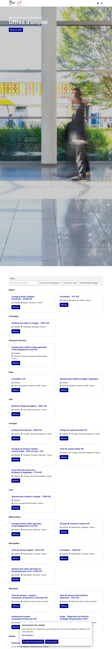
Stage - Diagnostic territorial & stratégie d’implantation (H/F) (74, 617)
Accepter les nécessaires (33, 642)
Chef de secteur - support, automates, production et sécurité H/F (29, 596)
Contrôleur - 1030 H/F (70, 550)
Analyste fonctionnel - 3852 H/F (26, 430)
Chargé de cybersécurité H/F (73, 430)
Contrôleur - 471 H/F (69, 297)
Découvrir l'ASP (16, 30)
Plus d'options (27, 635)
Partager (95, 283)
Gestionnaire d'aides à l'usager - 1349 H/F (31, 496)
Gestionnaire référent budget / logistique (79, 379)
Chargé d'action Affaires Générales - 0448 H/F (23, 298)
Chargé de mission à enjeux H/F (75, 524)
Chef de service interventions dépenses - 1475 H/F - (74, 596)
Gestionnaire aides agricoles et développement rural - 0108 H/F (26, 570)
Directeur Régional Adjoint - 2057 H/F (29, 406)
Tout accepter (51, 642)
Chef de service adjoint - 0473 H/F (27, 550)
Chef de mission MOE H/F (72, 449)
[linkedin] (98, 3)
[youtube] (101, 3)
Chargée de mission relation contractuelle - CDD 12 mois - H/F (27, 450)
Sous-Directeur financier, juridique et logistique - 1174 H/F (26, 471)
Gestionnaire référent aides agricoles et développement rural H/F (29, 348)
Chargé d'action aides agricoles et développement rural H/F (26, 525)
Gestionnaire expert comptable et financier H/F (24, 617)
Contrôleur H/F (18, 379)
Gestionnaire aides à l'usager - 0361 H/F (30, 323)
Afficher (16, 307)
